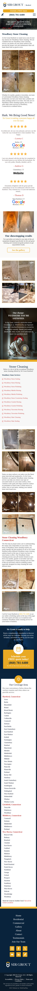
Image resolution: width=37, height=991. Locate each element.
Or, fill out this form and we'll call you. (18, 666)
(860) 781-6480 (17, 14)
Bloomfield (7, 705)
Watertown (7, 810)
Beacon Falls (8, 835)
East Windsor (8, 734)
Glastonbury (8, 742)
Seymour (7, 880)
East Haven (8, 845)
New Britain (8, 761)
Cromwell (7, 721)
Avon (6, 699)
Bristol (6, 707)
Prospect (7, 878)
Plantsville (7, 769)
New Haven (8, 862)
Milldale (6, 759)
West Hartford (8, 794)
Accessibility (9, 979)
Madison (7, 853)
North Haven (8, 867)
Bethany (7, 837)
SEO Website (13, 988)
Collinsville (8, 718)
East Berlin (7, 726)
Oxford (6, 875)
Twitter (25, 948)
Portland (7, 772)
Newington (7, 764)
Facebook (18, 948)
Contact (18, 934)
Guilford (7, 848)
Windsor (7, 799)
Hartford (7, 745)
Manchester (8, 748)
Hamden (7, 851)
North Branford (9, 864)
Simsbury (7, 777)
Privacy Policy (19, 979)
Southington (8, 786)
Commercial (18, 923)
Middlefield (8, 753)
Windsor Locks (9, 802)
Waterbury (7, 886)
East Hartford (8, 732)
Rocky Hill (7, 775)
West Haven (8, 888)
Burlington (7, 713)
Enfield (6, 737)
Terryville (7, 807)
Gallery (18, 926)
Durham (6, 724)
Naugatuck (7, 859)
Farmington (8, 740)
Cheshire (7, 843)
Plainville (7, 767)
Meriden (7, 751)
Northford (7, 870)
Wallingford (8, 791)
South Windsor (9, 783)
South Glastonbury (10, 780)
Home (18, 915)
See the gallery (18, 250)
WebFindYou (24, 988)
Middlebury (8, 856)
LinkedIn (18, 954)
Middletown (8, 756)
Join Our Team (18, 941)
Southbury (7, 883)
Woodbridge (8, 894)
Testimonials (18, 938)
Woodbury (7, 813)
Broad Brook (8, 710)
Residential (18, 919)
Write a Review (2, 14)
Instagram (12, 948)
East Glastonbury (9, 729)
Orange (6, 872)
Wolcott (6, 891)
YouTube (12, 954)
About (18, 930)
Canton (6, 715)
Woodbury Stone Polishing (12, 386)
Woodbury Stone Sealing (12, 379)
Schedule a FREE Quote (18, 11)
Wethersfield (8, 796)
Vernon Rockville (10, 788)
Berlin (6, 702)
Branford (7, 840)
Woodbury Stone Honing (12, 383)
